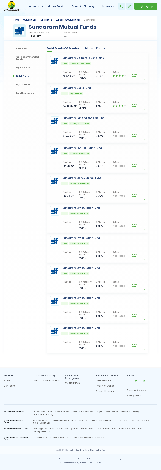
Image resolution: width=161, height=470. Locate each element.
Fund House (46, 20)
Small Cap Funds (41, 423)
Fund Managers (25, 93)
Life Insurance (103, 380)
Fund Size (67, 72)
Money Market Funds (44, 431)
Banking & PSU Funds (44, 429)
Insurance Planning (43, 414)
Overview (21, 48)
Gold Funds (41, 437)
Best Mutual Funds (43, 412)
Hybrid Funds (23, 84)
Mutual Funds (56, 6)
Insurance (108, 6)
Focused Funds (105, 420)
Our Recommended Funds (27, 58)
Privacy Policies (135, 395)
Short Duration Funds (83, 429)
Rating (116, 72)
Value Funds (123, 420)
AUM (39, 33)
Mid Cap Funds (139, 420)
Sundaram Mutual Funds (68, 20)
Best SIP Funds (62, 412)
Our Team (9, 386)
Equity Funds (23, 67)
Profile (7, 380)
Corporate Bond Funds (130, 429)
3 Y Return (100, 72)
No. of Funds (70, 33)
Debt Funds (22, 76)
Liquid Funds (63, 429)
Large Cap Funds (41, 420)
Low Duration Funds (106, 429)
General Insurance (106, 391)
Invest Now (135, 75)
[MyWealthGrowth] (11, 6)
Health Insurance (105, 386)
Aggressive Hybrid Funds (92, 437)
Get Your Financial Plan (47, 380)
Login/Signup (146, 6)
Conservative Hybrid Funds (63, 437)
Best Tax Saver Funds (83, 412)
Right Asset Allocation (107, 412)
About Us (34, 6)
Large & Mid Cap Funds (64, 420)
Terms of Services (136, 390)
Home (16, 20)
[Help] (129, 6)
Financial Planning (83, 6)
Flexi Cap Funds (87, 420)
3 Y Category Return (85, 73)
